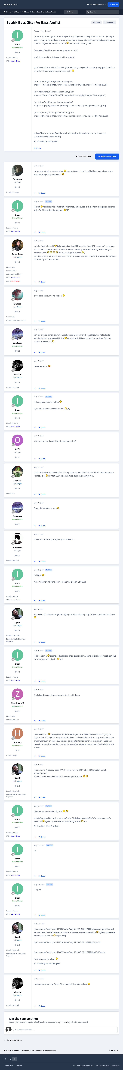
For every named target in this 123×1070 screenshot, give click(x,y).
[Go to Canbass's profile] (17, 471)
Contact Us (9, 1066)
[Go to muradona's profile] (17, 538)
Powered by (107, 1066)
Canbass (17, 480)
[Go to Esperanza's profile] (17, 170)
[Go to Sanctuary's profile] (17, 334)
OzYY (17, 449)
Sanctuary (17, 343)
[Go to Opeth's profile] (17, 613)
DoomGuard (17, 254)
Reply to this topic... (26, 1030)
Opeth (17, 622)
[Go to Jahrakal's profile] (17, 365)
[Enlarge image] (67, 43)
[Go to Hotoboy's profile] (17, 733)
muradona (17, 547)
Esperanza (17, 179)
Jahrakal (17, 374)
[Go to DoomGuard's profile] (17, 245)
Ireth (17, 44)
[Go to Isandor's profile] (17, 294)
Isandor (17, 304)
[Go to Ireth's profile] (17, 35)
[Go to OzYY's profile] (17, 440)
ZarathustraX (17, 703)
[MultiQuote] (34, 193)
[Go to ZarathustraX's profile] (17, 694)
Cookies (19, 1066)
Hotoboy (17, 742)
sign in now (62, 1022)
